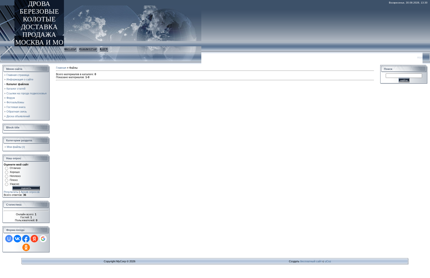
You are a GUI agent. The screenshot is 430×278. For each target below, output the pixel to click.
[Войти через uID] (9, 238)
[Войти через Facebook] (26, 238)
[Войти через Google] (43, 239)
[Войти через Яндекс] (34, 238)
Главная (70, 48)
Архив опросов (30, 191)
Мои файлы (14, 146)
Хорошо (15, 171)
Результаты (11, 191)
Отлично (15, 168)
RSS (420, 57)
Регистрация (88, 48)
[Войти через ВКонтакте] (17, 238)
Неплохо (15, 175)
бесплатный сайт (311, 261)
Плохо (14, 179)
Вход (104, 48)
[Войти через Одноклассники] (26, 247)
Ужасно (14, 183)
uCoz (328, 261)
